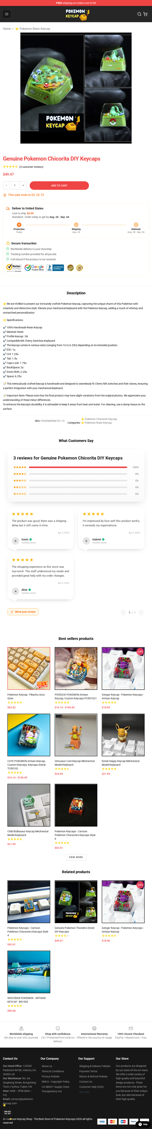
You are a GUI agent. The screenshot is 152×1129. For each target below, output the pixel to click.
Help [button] (145, 1124)
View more (76, 857)
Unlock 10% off (7, 1113)
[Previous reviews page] (123, 612)
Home (7, 29)
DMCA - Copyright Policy (56, 1081)
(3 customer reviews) (31, 166)
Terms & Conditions (53, 1071)
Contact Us (85, 1081)
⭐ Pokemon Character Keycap (99, 419)
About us (47, 1066)
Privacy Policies (51, 1076)
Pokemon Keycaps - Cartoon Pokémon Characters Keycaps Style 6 (75, 835)
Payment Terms (88, 1071)
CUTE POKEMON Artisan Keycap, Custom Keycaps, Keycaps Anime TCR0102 (26, 765)
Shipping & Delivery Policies (94, 1066)
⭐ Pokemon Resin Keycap (32, 29)
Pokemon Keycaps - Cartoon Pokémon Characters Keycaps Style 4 (27, 931)
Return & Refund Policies (93, 1076)
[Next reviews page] (141, 612)
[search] (139, 14)
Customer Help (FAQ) (91, 1086)
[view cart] (145, 14)
